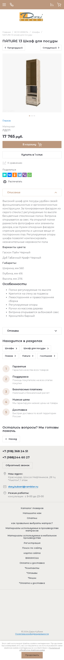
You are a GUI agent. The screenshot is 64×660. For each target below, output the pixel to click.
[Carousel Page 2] (31, 115)
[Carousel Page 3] (32, 115)
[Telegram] (19, 175)
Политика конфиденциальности (32, 634)
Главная (6, 32)
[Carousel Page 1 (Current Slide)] (29, 115)
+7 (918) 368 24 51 (15, 451)
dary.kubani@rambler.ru (23, 486)
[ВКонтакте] (9, 175)
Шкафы (36, 32)
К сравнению (14, 163)
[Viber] (24, 175)
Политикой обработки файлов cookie (39, 649)
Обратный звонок (18, 465)
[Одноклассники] (14, 175)
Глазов (6, 120)
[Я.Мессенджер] (4, 175)
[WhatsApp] (29, 175)
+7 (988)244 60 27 (16, 457)
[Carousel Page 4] (34, 115)
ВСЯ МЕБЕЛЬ (21, 32)
